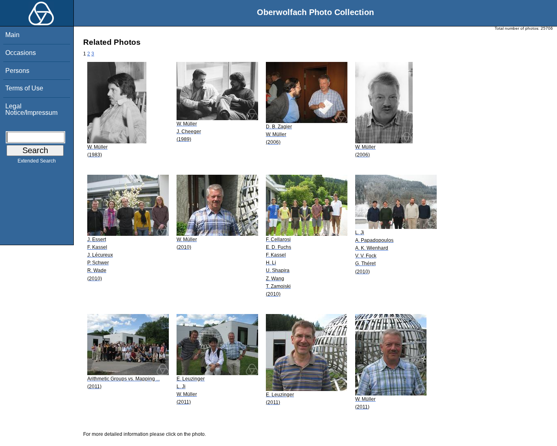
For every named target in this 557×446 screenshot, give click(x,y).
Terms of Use (24, 88)
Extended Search (37, 160)
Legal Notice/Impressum (31, 109)
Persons (17, 70)
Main (12, 34)
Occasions (20, 52)
